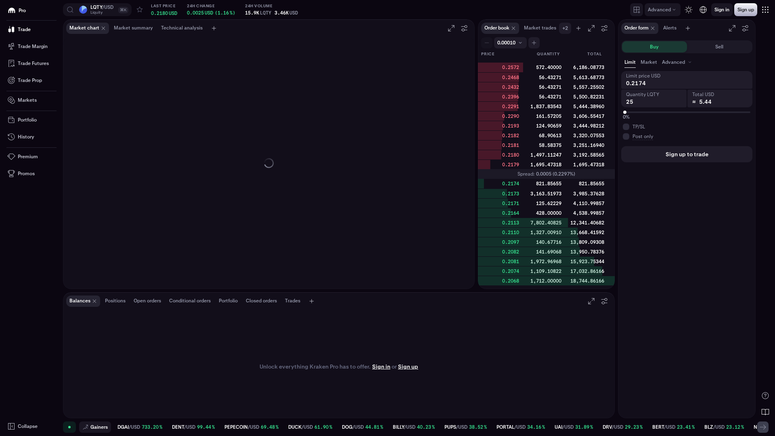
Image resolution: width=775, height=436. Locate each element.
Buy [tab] (654, 47)
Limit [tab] (630, 62)
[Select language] (703, 9)
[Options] (464, 28)
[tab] (677, 62)
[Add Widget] (636, 9)
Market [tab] (649, 62)
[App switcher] (765, 9)
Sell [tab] (719, 47)
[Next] (763, 427)
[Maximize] (451, 28)
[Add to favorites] (139, 9)
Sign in (381, 366)
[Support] (765, 395)
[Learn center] (765, 411)
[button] (97, 9)
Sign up (408, 366)
